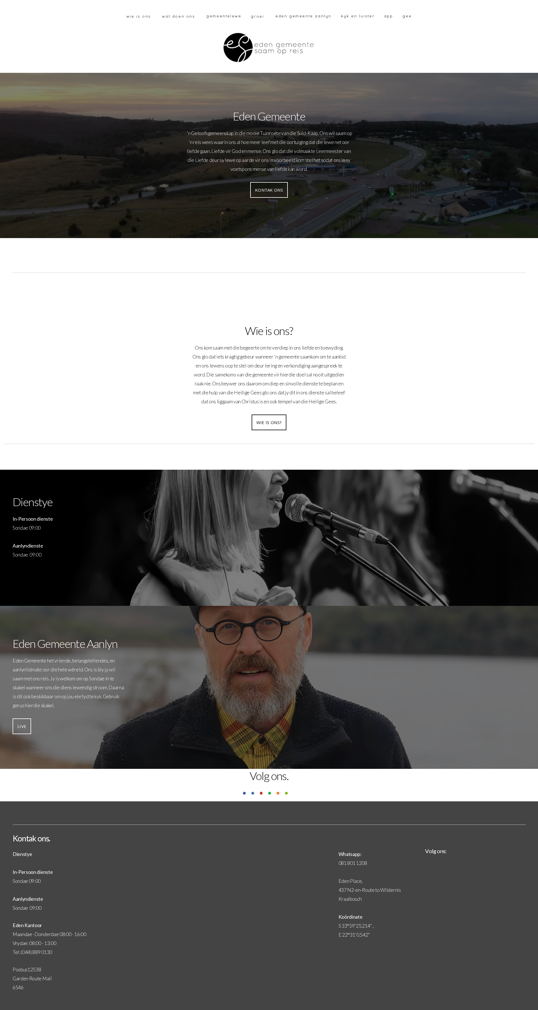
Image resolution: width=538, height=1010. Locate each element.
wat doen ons (179, 16)
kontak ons (269, 190)
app (388, 16)
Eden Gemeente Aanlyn (303, 16)
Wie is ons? (269, 422)
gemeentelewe (223, 16)
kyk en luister (357, 16)
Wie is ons (139, 16)
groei (258, 16)
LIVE (21, 726)
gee (407, 16)
